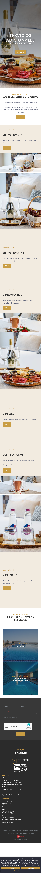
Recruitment (33, 832)
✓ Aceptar (10, 868)
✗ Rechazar (30, 868)
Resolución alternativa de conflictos (14, 833)
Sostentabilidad (8, 832)
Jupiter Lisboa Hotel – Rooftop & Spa (11, 789)
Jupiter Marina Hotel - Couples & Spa (11, 782)
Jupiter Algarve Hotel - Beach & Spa (11, 781)
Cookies (32, 833)
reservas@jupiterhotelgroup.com (12, 819)
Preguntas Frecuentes (33, 830)
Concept (14, 830)
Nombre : (7, 706)
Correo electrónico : (11, 717)
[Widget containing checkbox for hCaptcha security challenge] (18, 726)
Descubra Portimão (7, 830)
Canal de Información (18, 832)
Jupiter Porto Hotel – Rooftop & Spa (11, 795)
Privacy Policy (26, 833)
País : (23, 706)
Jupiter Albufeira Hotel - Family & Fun (12, 784)
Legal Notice (26, 832)
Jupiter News (19, 830)
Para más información (20, 871)
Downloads (25, 830)
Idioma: (6, 712)
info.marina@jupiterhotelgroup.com (13, 813)
